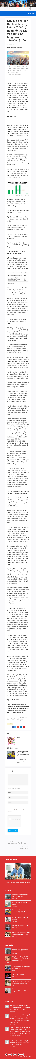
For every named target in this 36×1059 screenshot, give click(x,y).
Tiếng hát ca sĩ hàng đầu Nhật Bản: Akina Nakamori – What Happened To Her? (20, 958)
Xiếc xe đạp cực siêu (18, 974)
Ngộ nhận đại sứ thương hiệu (20, 925)
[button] (18, 13)
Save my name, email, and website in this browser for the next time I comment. (17, 809)
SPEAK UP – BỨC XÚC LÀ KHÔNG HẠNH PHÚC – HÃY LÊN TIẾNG (20, 1029)
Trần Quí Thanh (27, 1056)
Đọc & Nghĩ (10, 723)
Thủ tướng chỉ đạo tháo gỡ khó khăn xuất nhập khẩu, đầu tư (23, 753)
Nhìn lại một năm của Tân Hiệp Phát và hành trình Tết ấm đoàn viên (20, 1007)
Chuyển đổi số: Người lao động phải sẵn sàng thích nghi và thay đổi (20, 1016)
